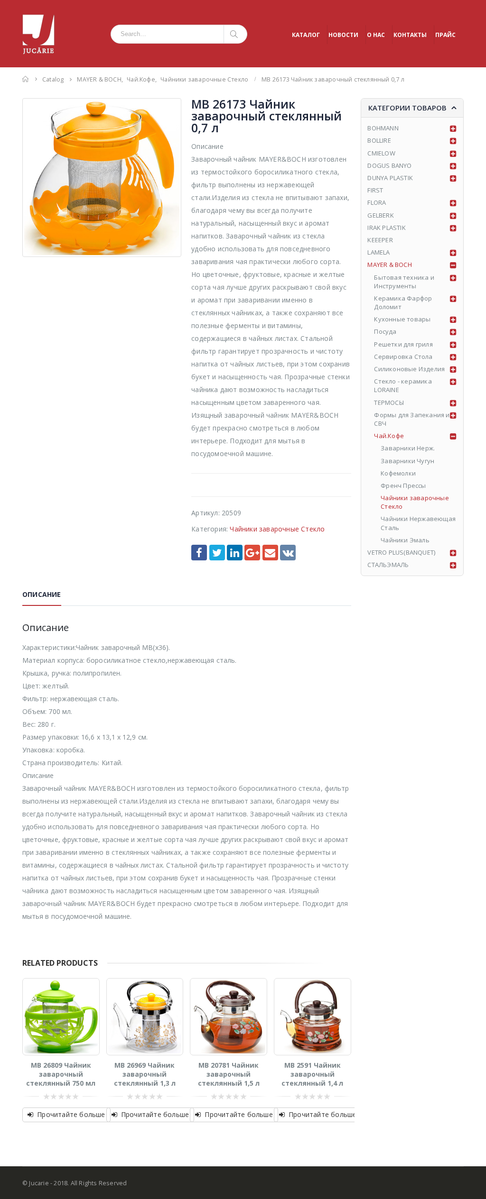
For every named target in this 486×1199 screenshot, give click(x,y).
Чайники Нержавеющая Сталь (418, 522)
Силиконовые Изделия (409, 369)
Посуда (385, 331)
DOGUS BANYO (389, 165)
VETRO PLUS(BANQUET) (401, 552)
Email (270, 552)
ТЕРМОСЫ (388, 402)
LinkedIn (235, 552)
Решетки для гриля (403, 344)
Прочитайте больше (71, 1114)
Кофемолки (398, 473)
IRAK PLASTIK (386, 227)
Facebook (199, 552)
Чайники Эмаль (405, 540)
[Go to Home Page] (25, 79)
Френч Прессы (403, 485)
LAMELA (378, 252)
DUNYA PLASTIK (390, 178)
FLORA (376, 202)
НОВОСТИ (343, 35)
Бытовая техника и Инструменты (404, 281)
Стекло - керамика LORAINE (402, 385)
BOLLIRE (379, 140)
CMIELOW (381, 153)
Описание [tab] (41, 594)
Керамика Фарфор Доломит (403, 302)
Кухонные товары (402, 319)
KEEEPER (380, 240)
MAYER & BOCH (389, 264)
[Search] (235, 34)
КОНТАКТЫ (410, 35)
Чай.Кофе (389, 435)
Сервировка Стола (403, 356)
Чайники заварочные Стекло (277, 528)
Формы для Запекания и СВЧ (411, 419)
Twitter (217, 552)
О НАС (376, 35)
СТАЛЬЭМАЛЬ (388, 564)
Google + (252, 552)
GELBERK (380, 215)
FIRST (375, 190)
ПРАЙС (445, 35)
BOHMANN (382, 128)
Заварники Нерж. (408, 448)
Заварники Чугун (407, 461)
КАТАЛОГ (306, 35)
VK (288, 552)
